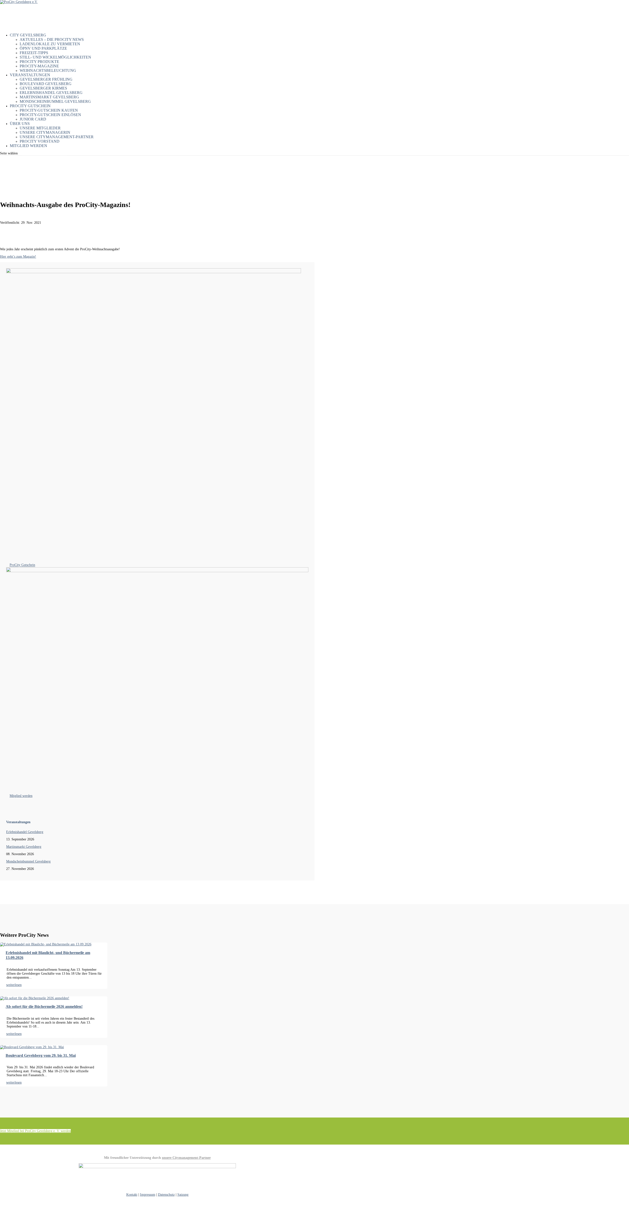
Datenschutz (166, 1194)
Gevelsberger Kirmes (43, 88)
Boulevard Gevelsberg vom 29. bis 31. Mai (41, 1055)
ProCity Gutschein (22, 565)
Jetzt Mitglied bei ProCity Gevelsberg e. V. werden (35, 1131)
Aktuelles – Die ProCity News (52, 39)
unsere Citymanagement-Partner (186, 1158)
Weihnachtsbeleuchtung (48, 70)
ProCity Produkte (39, 62)
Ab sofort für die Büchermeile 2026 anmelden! (44, 1006)
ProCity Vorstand (39, 141)
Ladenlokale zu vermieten (50, 44)
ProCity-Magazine (39, 66)
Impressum (147, 1194)
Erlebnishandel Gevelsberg (51, 92)
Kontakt (131, 1194)
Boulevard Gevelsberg (45, 84)
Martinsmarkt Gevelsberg (49, 97)
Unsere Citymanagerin (45, 132)
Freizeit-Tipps (34, 53)
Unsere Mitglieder (40, 128)
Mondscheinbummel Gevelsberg (55, 101)
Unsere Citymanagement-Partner (57, 137)
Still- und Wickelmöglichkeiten (55, 57)
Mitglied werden (28, 146)
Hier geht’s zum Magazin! (18, 256)
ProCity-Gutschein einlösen (50, 115)
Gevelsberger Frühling (46, 79)
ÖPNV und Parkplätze (43, 48)
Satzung (182, 1194)
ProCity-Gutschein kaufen (49, 110)
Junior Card (33, 119)
